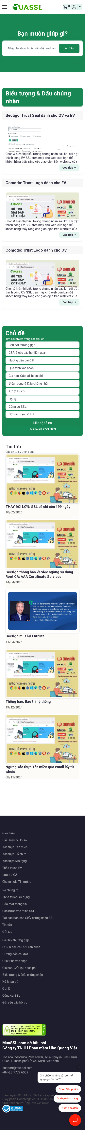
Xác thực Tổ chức (14, 854)
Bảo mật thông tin (14, 904)
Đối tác (7, 932)
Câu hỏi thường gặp (22, 345)
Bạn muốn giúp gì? (42, 33)
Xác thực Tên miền (14, 847)
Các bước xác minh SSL (18, 911)
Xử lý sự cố (17, 391)
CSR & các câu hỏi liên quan (27, 353)
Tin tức (7, 925)
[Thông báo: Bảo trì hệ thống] (42, 674)
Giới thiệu (8, 833)
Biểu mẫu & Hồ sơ (14, 840)
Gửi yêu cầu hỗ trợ (21, 414)
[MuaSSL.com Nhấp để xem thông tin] (12, 1109)
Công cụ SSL (17, 406)
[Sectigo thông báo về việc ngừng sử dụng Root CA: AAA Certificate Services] (42, 544)
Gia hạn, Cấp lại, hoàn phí (26, 376)
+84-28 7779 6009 (44, 429)
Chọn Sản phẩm (68, 1089)
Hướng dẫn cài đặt (21, 360)
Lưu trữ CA (9, 875)
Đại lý (13, 399)
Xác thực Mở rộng (14, 861)
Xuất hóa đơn (70, 1107)
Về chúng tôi (10, 890)
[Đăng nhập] (74, 7)
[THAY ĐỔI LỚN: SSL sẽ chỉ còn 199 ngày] (42, 479)
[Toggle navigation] (6, 7)
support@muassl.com (17, 1068)
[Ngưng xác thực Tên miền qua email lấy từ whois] (42, 739)
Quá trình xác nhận (21, 368)
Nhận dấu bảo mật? (18, 1034)
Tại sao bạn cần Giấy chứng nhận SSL (28, 918)
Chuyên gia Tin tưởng (16, 882)
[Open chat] (75, 1120)
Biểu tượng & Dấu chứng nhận (29, 383)
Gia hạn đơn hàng (67, 1098)
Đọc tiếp (68, 167)
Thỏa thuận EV (12, 868)
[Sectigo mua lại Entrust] (42, 611)
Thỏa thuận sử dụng (16, 897)
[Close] (78, 1067)
